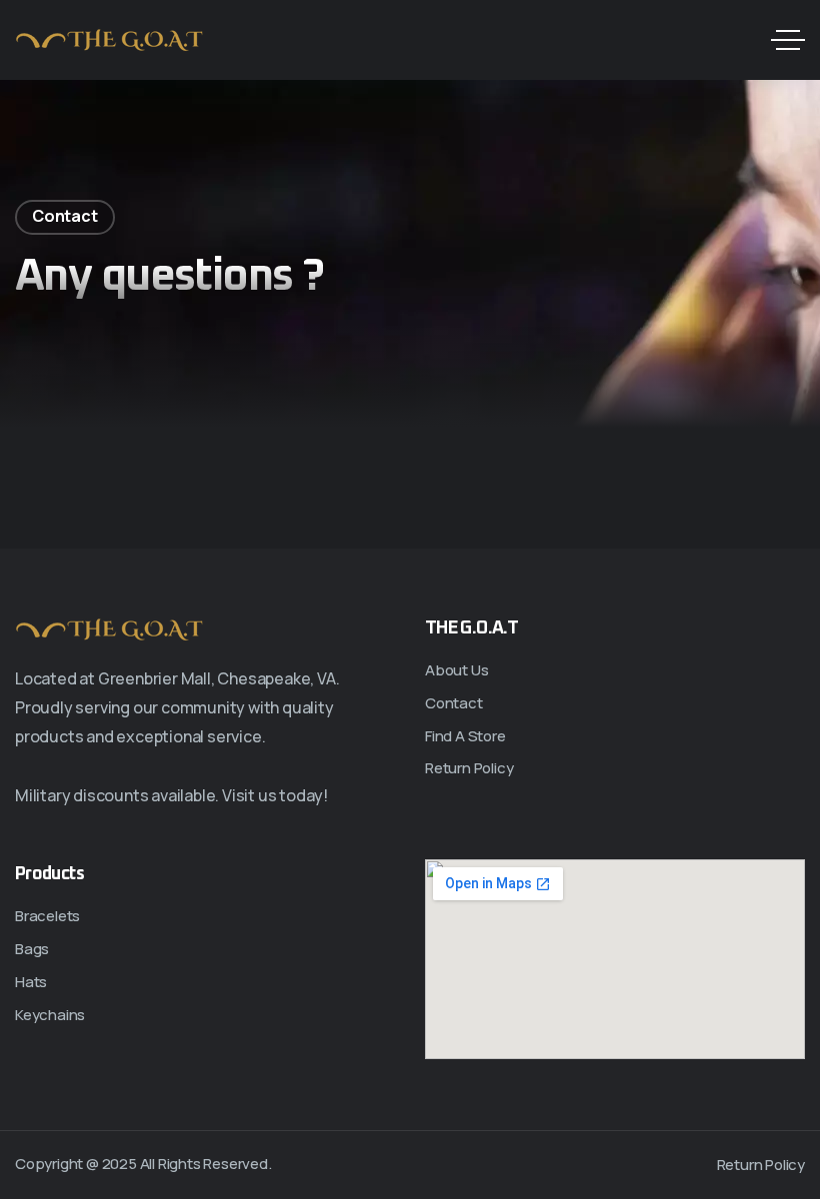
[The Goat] (110, 40)
